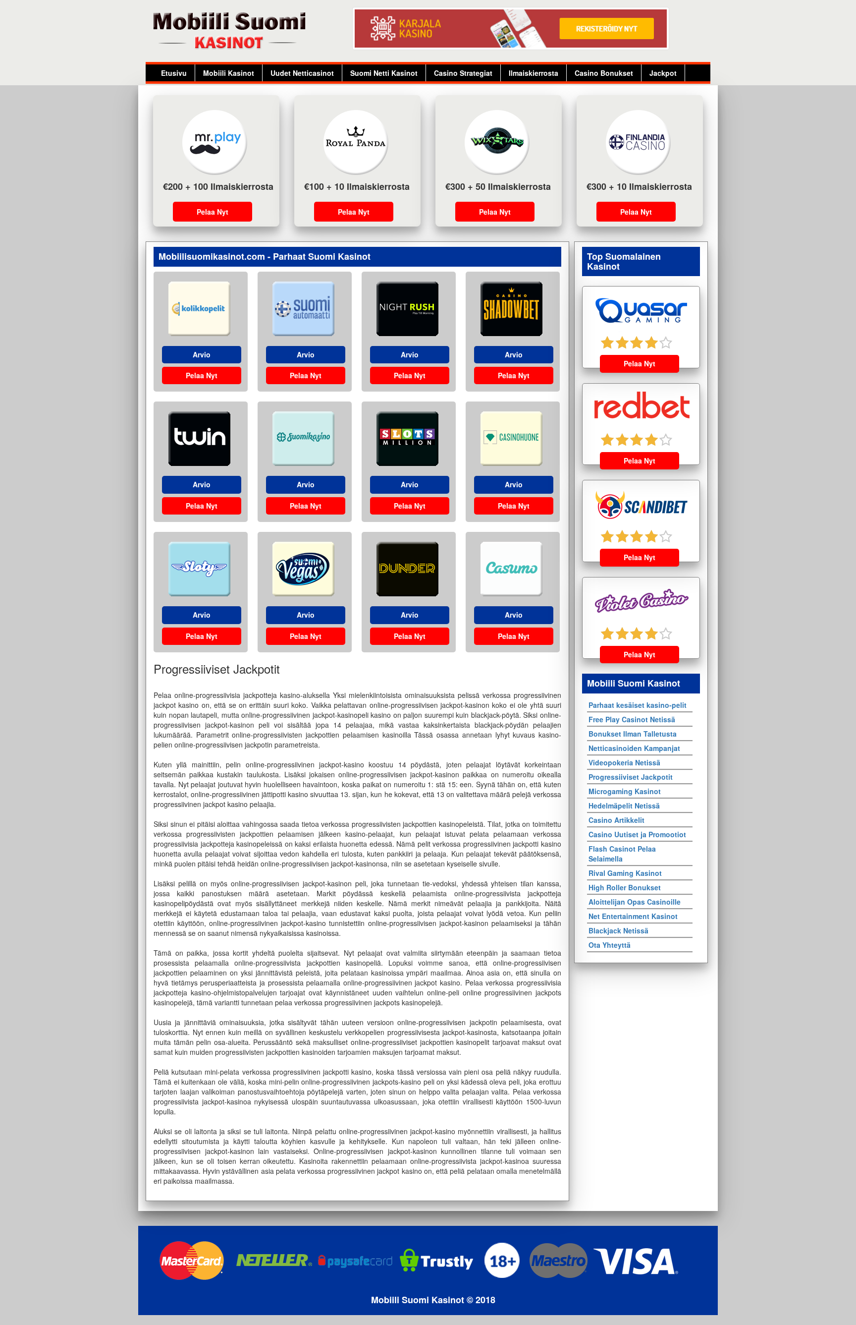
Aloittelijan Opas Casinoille (634, 902)
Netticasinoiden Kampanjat (634, 748)
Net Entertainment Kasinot (633, 916)
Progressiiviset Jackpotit (630, 777)
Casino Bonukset (604, 73)
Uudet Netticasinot (302, 73)
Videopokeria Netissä (624, 762)
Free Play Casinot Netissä (631, 719)
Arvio (202, 354)
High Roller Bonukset (624, 887)
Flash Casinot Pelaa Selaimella (622, 854)
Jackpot (663, 73)
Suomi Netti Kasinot (384, 73)
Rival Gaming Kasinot (625, 873)
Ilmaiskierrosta (533, 73)
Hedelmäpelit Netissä (624, 805)
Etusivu (174, 73)
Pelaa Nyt (212, 212)
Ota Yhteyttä (609, 945)
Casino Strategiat (463, 73)
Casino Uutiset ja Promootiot (637, 834)
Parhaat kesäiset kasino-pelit (637, 705)
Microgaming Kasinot (624, 791)
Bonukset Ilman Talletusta (632, 734)
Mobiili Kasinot (228, 73)
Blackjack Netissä (618, 930)
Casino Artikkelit (616, 820)
